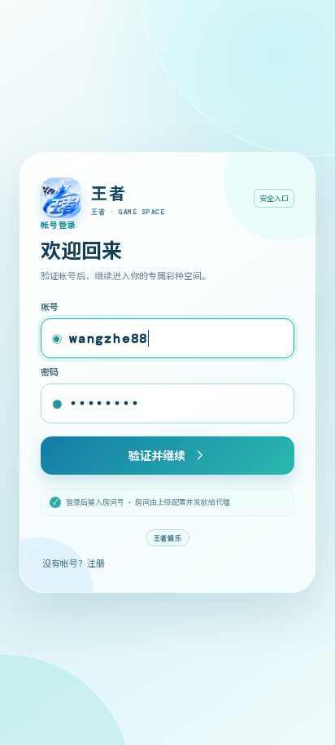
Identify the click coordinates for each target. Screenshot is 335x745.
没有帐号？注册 (73, 562)
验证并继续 (156, 455)
